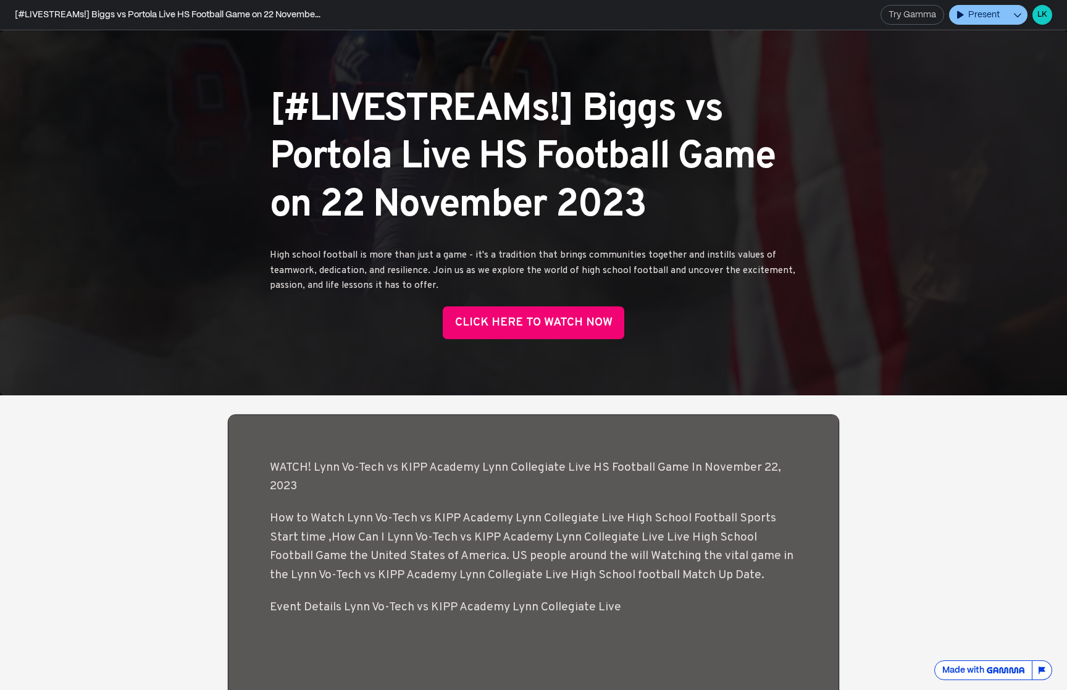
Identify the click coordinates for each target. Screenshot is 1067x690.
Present (984, 15)
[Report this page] (1042, 670)
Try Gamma (912, 15)
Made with (963, 670)
